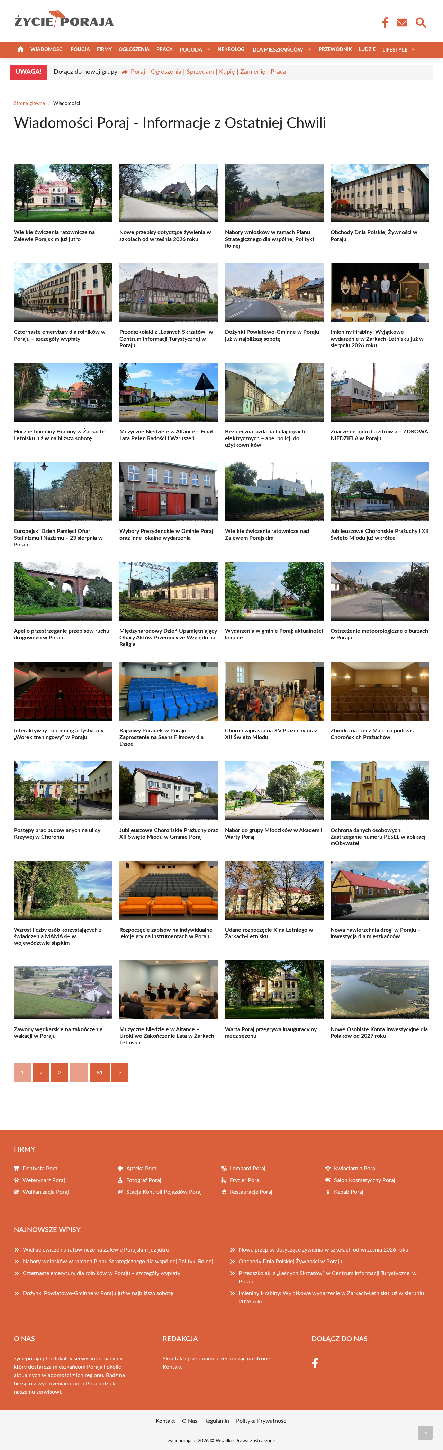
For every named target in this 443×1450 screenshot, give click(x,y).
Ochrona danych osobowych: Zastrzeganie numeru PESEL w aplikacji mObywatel (379, 837)
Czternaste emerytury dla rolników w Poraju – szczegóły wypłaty (101, 1273)
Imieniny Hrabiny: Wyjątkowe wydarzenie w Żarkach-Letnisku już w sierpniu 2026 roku (377, 338)
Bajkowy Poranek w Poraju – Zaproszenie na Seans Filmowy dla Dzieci (161, 737)
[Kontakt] (401, 22)
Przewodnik (335, 49)
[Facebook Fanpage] (383, 22)
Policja (80, 49)
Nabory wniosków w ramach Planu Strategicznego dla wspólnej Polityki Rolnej (269, 239)
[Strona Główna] (20, 50)
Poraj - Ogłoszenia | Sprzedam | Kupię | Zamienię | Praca (208, 72)
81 (100, 1072)
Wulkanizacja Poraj (45, 1192)
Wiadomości (47, 49)
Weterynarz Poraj (43, 1180)
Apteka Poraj (142, 1168)
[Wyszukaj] (420, 21)
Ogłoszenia (134, 49)
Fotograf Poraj (143, 1180)
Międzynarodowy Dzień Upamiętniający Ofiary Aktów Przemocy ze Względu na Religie (168, 637)
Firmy (104, 49)
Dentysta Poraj (40, 1168)
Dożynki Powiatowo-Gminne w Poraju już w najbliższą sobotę (98, 1293)
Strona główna (29, 103)
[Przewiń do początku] (425, 1433)
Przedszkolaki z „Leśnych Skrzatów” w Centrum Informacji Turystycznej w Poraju (166, 338)
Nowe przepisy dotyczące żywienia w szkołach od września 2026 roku (323, 1250)
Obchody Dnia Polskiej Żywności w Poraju (290, 1261)
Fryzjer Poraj (245, 1180)
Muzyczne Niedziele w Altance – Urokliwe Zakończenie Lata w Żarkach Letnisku (166, 1036)
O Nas (189, 1421)
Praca (164, 49)
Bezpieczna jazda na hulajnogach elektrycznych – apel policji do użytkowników (265, 438)
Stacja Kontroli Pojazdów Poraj (164, 1192)
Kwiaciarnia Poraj (355, 1168)
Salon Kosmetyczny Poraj (364, 1180)
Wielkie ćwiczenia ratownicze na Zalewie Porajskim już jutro (96, 1250)
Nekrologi (232, 49)
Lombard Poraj (247, 1168)
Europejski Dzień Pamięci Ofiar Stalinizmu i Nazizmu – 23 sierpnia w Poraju (58, 537)
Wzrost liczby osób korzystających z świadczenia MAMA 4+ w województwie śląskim (57, 936)
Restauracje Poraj (251, 1192)
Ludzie (367, 49)
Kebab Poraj (348, 1192)
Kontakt (172, 1367)
